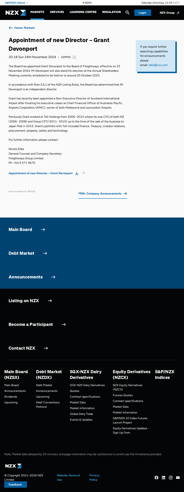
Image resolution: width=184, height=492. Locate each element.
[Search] (127, 13)
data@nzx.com (158, 65)
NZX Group (167, 12)
